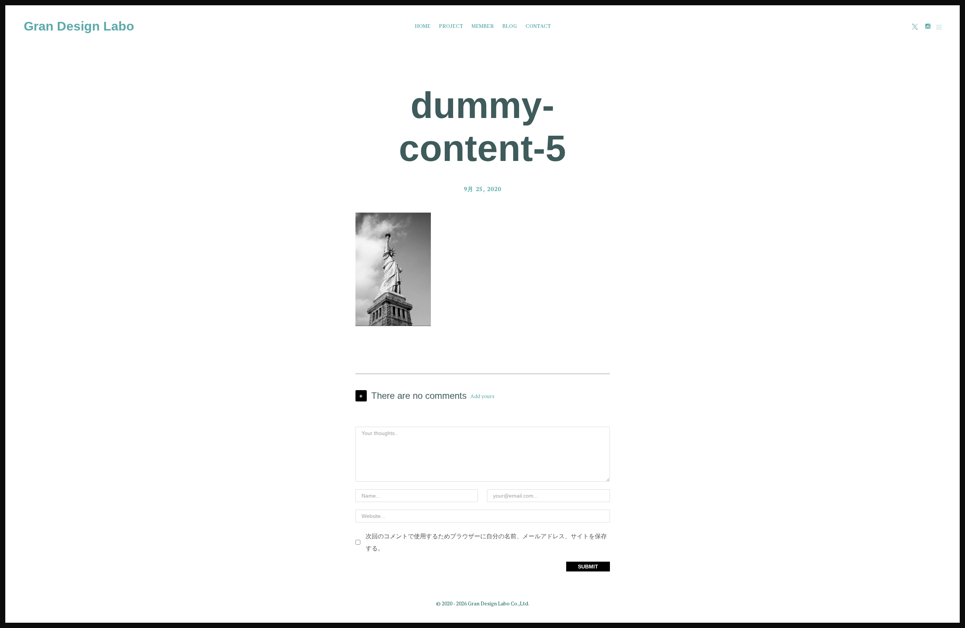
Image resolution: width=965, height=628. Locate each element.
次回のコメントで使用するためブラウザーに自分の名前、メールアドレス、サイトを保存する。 (486, 542)
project (451, 26)
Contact (538, 26)
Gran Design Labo (79, 26)
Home (422, 26)
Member (483, 26)
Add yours (482, 396)
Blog (509, 26)
